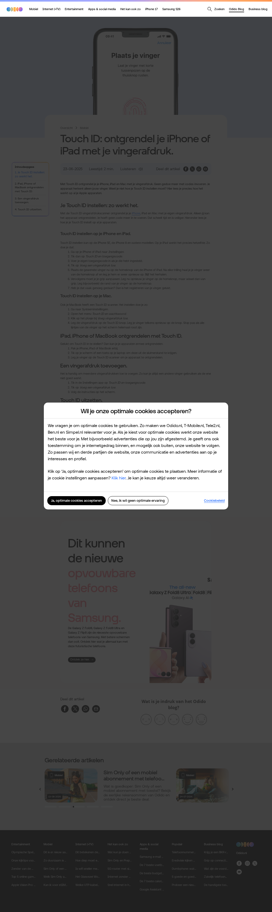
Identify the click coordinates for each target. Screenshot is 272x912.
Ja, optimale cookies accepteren (76, 501)
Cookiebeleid (214, 501)
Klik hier (119, 477)
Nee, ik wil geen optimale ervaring (138, 501)
